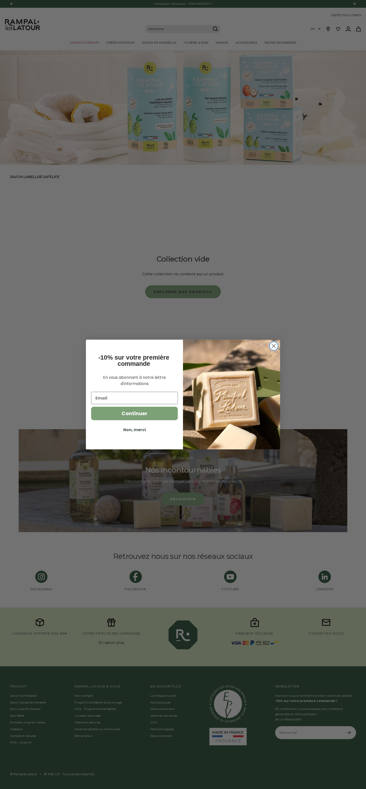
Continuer (134, 413)
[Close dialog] (273, 346)
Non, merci (134, 430)
